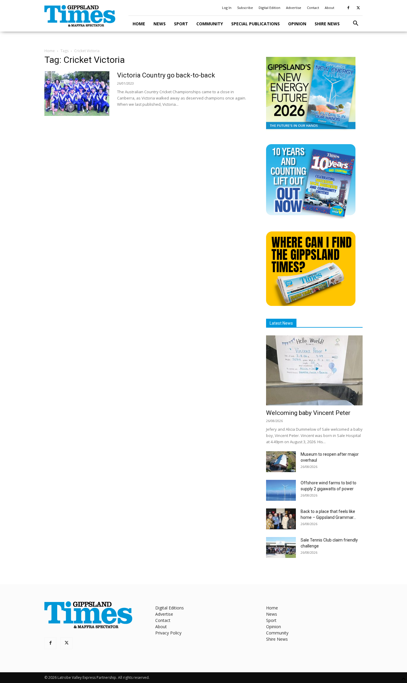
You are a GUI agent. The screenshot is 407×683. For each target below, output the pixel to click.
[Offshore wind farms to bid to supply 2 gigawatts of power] (281, 490)
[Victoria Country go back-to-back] (76, 93)
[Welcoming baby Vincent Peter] (314, 370)
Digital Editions (169, 608)
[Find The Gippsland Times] (310, 304)
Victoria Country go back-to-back (166, 75)
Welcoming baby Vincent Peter (308, 412)
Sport (181, 24)
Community (209, 24)
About (329, 7)
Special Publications (255, 24)
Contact (313, 7)
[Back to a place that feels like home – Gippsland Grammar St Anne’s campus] (281, 518)
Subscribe (245, 7)
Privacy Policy (168, 633)
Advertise (293, 7)
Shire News (327, 24)
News (159, 24)
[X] (358, 8)
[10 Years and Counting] (310, 217)
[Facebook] (348, 8)
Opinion (297, 24)
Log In (227, 7)
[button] (355, 24)
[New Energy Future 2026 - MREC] (310, 130)
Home (139, 24)
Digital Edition (269, 7)
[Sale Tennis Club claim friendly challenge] (281, 547)
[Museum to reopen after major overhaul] (281, 461)
